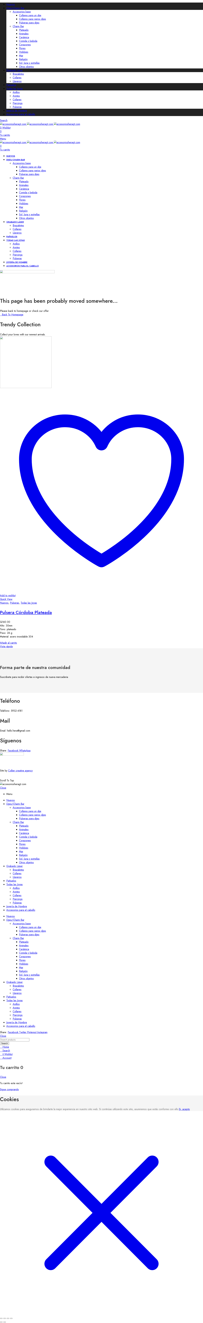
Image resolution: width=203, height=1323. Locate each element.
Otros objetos (26, 66)
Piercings (18, 103)
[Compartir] (8, 1318)
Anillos (16, 92)
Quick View (6, 599)
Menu (3, 139)
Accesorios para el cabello (20, 114)
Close (3, 788)
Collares (17, 77)
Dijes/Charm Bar (15, 8)
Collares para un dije (30, 15)
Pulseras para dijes (29, 23)
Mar (21, 55)
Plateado (24, 30)
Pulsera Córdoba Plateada (26, 612)
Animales (24, 33)
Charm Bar (18, 26)
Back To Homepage (12, 314)
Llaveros (17, 81)
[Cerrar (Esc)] (11, 1318)
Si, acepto (184, 1109)
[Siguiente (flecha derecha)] (4, 1322)
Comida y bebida (28, 41)
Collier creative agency (20, 770)
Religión (23, 59)
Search (4, 1043)
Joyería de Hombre (16, 110)
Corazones (25, 44)
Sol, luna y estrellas (29, 63)
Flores (22, 48)
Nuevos (10, 4)
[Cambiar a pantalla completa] (4, 1318)
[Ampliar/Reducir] (1, 1318)
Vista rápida (6, 646)
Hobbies (23, 52)
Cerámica (24, 37)
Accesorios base (22, 12)
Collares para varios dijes (32, 19)
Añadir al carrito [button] (8, 643)
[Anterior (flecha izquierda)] (1, 1322)
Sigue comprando (9, 1089)
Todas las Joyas (14, 88)
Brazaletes (18, 74)
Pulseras (17, 107)
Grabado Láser (14, 70)
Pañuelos (11, 85)
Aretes (16, 96)
